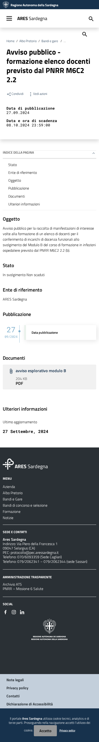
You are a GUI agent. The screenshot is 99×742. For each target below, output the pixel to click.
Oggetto (14, 180)
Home (10, 41)
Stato (12, 164)
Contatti (13, 696)
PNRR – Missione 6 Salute (23, 588)
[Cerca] (84, 34)
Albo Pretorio (28, 41)
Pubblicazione (18, 188)
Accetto (45, 730)
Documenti (16, 196)
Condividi (17, 93)
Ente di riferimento (22, 172)
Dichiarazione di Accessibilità (29, 704)
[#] (5, 611)
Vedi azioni (40, 93)
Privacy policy (17, 688)
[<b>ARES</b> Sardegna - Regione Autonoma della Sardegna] (8, 463)
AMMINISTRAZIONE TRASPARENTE (27, 576)
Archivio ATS (12, 584)
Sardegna (32, 18)
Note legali (15, 680)
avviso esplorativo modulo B (41, 371)
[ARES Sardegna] (6, 5)
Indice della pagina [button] (18, 152)
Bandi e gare (50, 41)
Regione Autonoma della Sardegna (34, 5)
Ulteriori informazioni (24, 204)
